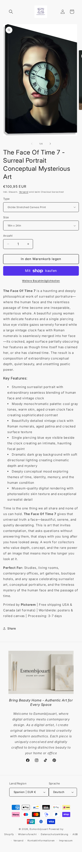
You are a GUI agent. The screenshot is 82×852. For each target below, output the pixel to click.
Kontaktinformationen (41, 840)
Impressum (66, 840)
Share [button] (11, 628)
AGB (75, 834)
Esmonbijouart (39, 829)
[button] (11, 11)
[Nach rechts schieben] (50, 143)
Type (6, 198)
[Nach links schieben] (31, 143)
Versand (23, 192)
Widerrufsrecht (27, 834)
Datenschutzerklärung (54, 834)
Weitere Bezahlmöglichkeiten (41, 280)
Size (6, 217)
